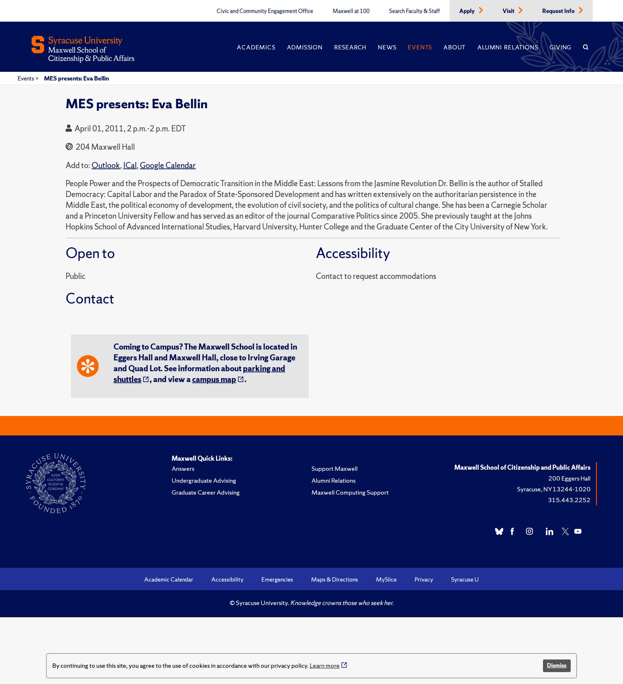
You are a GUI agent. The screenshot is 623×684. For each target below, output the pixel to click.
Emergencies (277, 579)
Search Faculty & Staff (414, 11)
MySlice (386, 579)
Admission (305, 47)
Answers (183, 468)
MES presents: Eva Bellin (76, 78)
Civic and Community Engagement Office (265, 11)
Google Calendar (168, 165)
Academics (256, 47)
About (454, 47)
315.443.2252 (569, 500)
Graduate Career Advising (206, 492)
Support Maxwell (335, 468)
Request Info (559, 11)
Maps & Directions (334, 579)
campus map (214, 379)
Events (420, 47)
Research (350, 47)
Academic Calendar (168, 579)
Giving (560, 47)
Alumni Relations (507, 47)
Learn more (325, 665)
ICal (130, 165)
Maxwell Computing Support (350, 492)
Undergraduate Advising (204, 480)
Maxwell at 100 (351, 11)
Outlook (106, 165)
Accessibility (227, 579)
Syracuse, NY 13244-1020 (554, 489)
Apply (467, 11)
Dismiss (556, 665)
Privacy (424, 579)
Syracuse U (465, 579)
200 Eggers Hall (569, 478)
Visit (509, 11)
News (387, 47)
